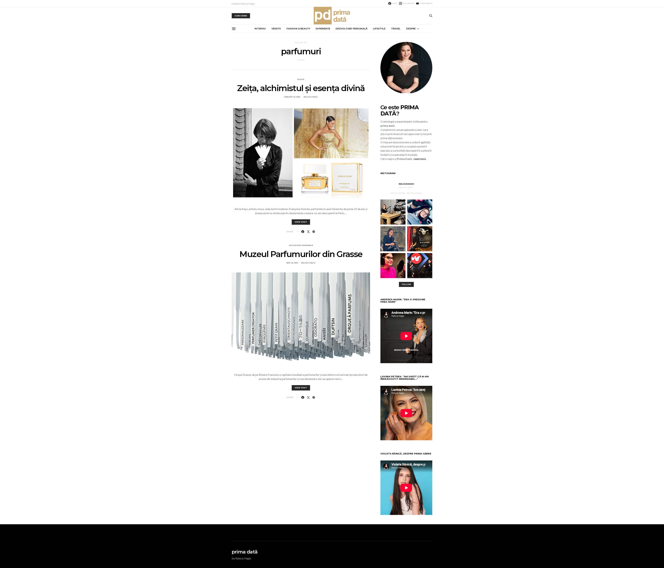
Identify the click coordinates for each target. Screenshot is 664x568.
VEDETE (276, 28)
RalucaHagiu (406, 184)
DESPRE (411, 28)
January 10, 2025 (292, 97)
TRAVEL (396, 28)
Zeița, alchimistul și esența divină (301, 88)
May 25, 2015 (292, 263)
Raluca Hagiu (311, 97)
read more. (420, 158)
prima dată (244, 551)
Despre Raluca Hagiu (243, 3)
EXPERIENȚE (323, 28)
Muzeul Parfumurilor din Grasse (300, 254)
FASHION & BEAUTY (298, 28)
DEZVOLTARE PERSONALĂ (351, 28)
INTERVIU (260, 28)
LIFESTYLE (379, 28)
